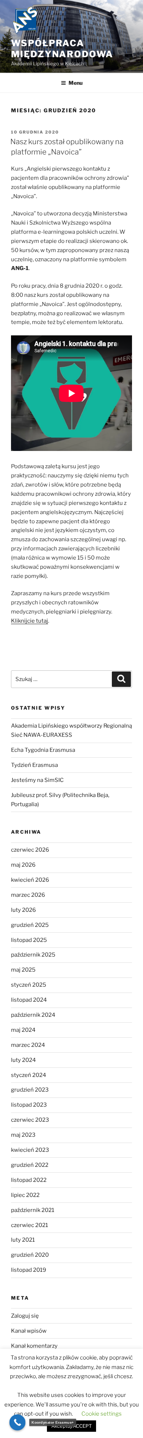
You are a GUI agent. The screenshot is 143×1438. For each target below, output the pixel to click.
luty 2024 (23, 1060)
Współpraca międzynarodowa (62, 48)
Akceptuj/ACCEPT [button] (71, 1426)
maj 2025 (23, 969)
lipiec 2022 (25, 1195)
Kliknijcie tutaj (29, 621)
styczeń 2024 (28, 1075)
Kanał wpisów (29, 1331)
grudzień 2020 (30, 1255)
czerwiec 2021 (29, 1225)
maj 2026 (23, 865)
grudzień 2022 (29, 1165)
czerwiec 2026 (30, 850)
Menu (75, 83)
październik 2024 (33, 1015)
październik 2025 (33, 954)
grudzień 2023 (30, 1089)
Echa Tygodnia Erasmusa (43, 750)
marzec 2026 (28, 895)
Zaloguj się (25, 1316)
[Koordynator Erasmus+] (18, 1423)
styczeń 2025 (28, 985)
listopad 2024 (29, 1000)
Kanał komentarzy (34, 1346)
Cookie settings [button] (101, 1413)
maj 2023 (23, 1135)
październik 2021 (32, 1210)
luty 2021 (23, 1240)
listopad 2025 (29, 940)
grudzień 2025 (30, 925)
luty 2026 (23, 910)
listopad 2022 (29, 1180)
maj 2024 (23, 1030)
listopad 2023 (29, 1105)
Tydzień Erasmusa (34, 765)
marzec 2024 (28, 1045)
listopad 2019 (28, 1270)
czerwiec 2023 (30, 1120)
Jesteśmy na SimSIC (37, 780)
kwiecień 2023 (30, 1150)
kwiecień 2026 (30, 880)
